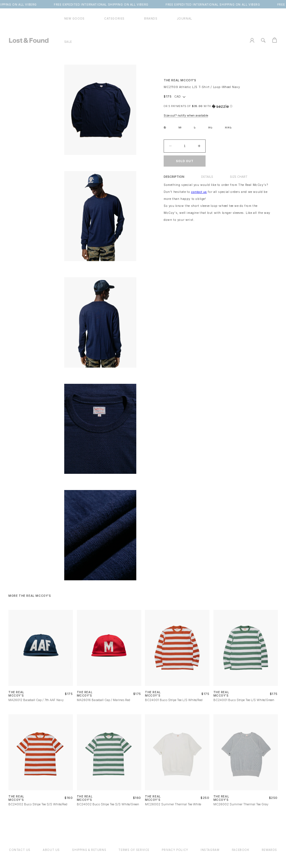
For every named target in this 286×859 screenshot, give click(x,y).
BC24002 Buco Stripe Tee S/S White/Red (37, 804)
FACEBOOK (240, 849)
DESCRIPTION (174, 177)
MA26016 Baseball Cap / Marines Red (103, 700)
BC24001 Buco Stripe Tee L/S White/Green (243, 700)
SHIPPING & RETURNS (89, 849)
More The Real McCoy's (29, 595)
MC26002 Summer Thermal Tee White (173, 804)
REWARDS (269, 849)
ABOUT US (51, 849)
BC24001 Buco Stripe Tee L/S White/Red (173, 700)
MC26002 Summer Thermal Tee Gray (240, 804)
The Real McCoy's (180, 80)
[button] (114, 18)
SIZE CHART (238, 177)
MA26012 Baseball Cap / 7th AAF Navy (36, 700)
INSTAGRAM (210, 849)
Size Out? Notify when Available (186, 115)
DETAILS (207, 177)
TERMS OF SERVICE (133, 849)
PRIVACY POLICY (175, 849)
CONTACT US (19, 849)
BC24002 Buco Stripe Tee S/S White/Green (108, 804)
